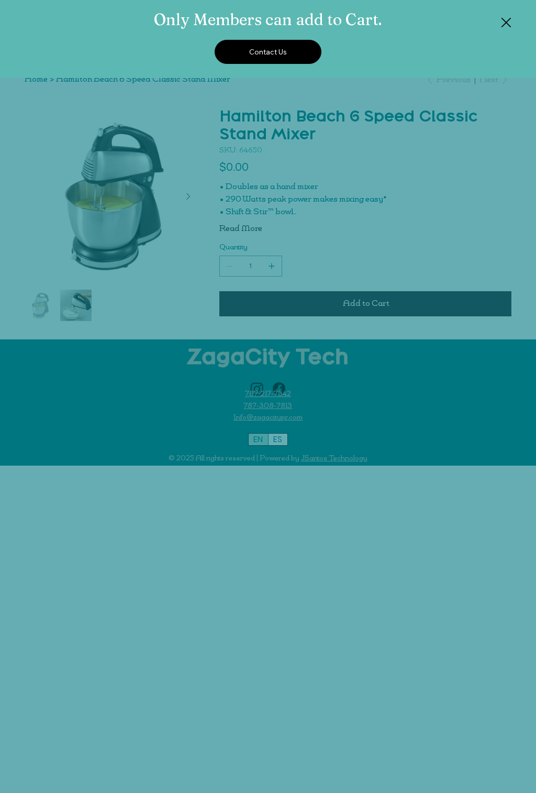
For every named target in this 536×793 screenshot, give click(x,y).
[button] (506, 23)
